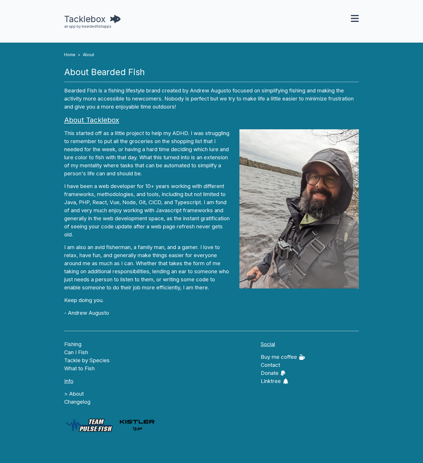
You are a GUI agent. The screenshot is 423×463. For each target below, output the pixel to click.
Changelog (77, 402)
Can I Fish (76, 352)
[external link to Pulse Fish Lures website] (89, 425)
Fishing (72, 344)
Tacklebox (85, 19)
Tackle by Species (87, 360)
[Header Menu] (355, 19)
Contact (270, 365)
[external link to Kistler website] (137, 425)
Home (69, 54)
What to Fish (79, 368)
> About (74, 393)
